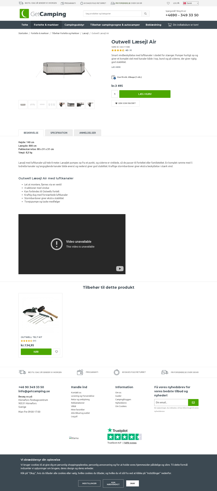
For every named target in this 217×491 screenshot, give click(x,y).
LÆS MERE (116, 67)
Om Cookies (121, 406)
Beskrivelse (31, 132)
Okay (132, 483)
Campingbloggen (123, 399)
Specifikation (58, 132)
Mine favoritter (78, 409)
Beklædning (153, 24)
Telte (24, 24)
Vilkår (73, 406)
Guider (118, 396)
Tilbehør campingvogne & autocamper (115, 24)
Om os (118, 392)
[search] (145, 14)
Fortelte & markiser (46, 24)
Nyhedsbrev (121, 403)
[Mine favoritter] (168, 3)
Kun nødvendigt (113, 483)
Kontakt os (76, 392)
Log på (176, 3)
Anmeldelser (87, 132)
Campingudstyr (74, 24)
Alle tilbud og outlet (80, 413)
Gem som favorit (126, 103)
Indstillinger (89, 483)
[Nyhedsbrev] (193, 402)
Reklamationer (78, 403)
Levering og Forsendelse (82, 396)
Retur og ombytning (80, 399)
